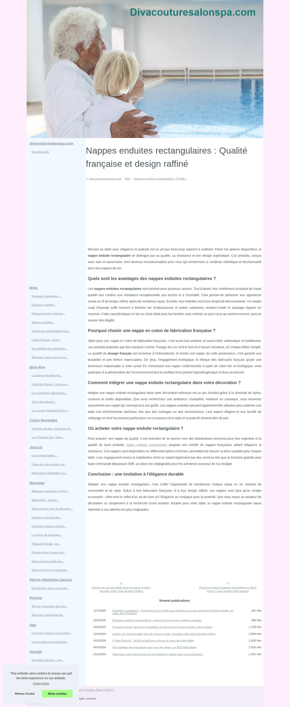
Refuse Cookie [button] (25, 693)
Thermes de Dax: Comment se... (52, 428)
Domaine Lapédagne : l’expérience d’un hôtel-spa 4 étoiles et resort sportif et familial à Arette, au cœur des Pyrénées (172, 612)
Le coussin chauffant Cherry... (50, 410)
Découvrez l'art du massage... (50, 570)
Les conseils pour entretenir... (50, 642)
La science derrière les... (47, 375)
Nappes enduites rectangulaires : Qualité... (160, 178)
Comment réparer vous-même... (52, 633)
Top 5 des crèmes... (44, 401)
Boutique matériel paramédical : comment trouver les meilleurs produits (156, 620)
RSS (107, 689)
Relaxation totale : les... (46, 543)
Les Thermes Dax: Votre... (48, 437)
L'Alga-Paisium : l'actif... (46, 339)
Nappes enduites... (43, 322)
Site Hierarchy (40, 151)
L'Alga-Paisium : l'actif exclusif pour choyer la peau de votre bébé (153, 640)
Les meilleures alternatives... (49, 393)
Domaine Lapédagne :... (47, 296)
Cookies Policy (94, 689)
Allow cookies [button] (57, 693)
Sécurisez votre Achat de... (48, 615)
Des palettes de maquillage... (50, 348)
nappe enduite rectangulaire (146, 445)
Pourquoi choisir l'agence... (48, 313)
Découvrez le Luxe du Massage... (52, 508)
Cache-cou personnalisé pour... (51, 331)
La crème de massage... (47, 534)
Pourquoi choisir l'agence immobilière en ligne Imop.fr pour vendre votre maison (227, 589)
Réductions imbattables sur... (50, 473)
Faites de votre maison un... (49, 464)
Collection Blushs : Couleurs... (50, 384)
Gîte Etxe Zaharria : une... (48, 660)
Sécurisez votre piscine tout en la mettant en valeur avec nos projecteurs (157, 654)
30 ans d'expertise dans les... (50, 606)
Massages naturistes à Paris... (50, 491)
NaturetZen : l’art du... (45, 500)
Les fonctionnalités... (44, 455)
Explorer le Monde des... (47, 517)
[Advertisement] (174, 210)
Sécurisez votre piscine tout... (50, 357)
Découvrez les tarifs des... (48, 561)
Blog (127, 178)
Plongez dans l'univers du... (49, 552)
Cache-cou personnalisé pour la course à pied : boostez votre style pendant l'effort (121, 589)
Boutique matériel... (44, 304)
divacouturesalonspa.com (105, 178)
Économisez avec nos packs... (50, 588)
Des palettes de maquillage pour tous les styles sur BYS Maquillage (154, 647)
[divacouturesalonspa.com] (145, 69)
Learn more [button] (41, 683)
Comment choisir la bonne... (49, 526)
